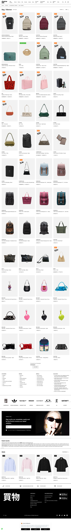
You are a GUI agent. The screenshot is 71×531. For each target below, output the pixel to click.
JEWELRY (4, 382)
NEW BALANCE (22, 379)
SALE (3, 384)
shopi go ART (54, 2)
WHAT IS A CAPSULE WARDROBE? (60, 391)
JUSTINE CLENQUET (23, 384)
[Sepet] (68, 2)
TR (3, 515)
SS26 (58, 2)
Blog (31, 506)
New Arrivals (11, 2)
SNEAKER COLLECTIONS (6, 385)
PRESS (31, 499)
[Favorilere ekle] (16, 14)
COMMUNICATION (34, 500)
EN (5, 515)
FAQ (45, 502)
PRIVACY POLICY (48, 497)
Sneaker (25, 2)
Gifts (48, 2)
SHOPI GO (21, 375)
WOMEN (3, 375)
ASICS (21, 381)
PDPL (46, 499)
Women (19, 2)
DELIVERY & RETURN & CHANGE (51, 500)
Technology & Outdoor (42, 2)
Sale (51, 2)
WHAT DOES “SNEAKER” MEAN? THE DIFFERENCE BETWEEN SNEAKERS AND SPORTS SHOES (61, 388)
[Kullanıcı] (65, 2)
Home (33, 2)
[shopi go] (4, 2)
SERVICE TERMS (33, 503)
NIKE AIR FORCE (40, 384)
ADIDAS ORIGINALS (23, 378)
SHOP (31, 497)
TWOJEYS (21, 387)
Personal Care (36, 2)
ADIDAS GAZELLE (40, 381)
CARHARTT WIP (22, 382)
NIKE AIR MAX (39, 375)
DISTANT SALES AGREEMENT (36, 502)
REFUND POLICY (33, 505)
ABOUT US (32, 495)
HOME (3, 379)
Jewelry (29, 2)
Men (22, 2)
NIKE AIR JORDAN (40, 385)
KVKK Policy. (29, 430)
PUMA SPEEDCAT (40, 382)
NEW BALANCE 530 (40, 378)
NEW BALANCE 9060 (40, 379)
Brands (15, 2)
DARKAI (21, 385)
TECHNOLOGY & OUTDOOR (7, 381)
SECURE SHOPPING (48, 495)
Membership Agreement (21, 430)
